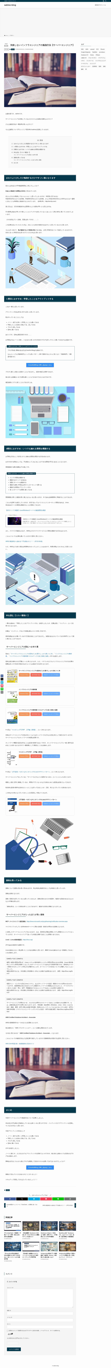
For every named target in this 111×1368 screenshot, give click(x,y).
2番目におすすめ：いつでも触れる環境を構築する (29, 149)
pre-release (102, 52)
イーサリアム (84, 63)
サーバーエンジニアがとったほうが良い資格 (29, 160)
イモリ (83, 60)
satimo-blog (10, 5)
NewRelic (94, 52)
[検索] (106, 1)
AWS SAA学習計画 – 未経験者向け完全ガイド (20, 1043)
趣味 (82, 69)
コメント (10, 1287)
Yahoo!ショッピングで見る (51, 674)
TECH (13, 49)
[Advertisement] (55, 22)
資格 (104, 66)
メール (9, 1317)
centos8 (92, 49)
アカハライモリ (92, 57)
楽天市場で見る (36, 674)
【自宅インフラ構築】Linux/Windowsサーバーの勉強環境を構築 (26, 510)
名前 (9, 1310)
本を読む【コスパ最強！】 (22, 152)
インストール (90, 60)
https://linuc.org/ (28, 939)
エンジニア (93, 63)
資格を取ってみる (19, 157)
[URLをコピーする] (70, 1198)
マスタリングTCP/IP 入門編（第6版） (24, 729)
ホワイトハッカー (85, 66)
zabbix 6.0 (83, 57)
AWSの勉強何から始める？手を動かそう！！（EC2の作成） (24, 541)
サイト (9, 1324)
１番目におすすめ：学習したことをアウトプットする (30, 146)
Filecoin (102, 49)
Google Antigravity (85, 52)
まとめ (16, 162)
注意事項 (94, 66)
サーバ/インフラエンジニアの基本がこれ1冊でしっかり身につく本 (31, 653)
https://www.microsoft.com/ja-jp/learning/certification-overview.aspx (47, 921)
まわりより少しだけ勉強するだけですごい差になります (31, 143)
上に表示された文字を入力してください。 (18, 1338)
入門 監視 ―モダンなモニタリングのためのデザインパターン (31, 772)
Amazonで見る (24, 674)
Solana (92, 55)
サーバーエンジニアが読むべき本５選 (27, 154)
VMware (98, 55)
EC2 (97, 49)
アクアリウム (101, 57)
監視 (100, 66)
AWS (87, 49)
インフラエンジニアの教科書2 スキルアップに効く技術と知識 (29, 656)
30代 (82, 49)
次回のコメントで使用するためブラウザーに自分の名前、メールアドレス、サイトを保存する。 (35, 1330)
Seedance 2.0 (84, 55)
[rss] (103, 1)
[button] (10, 1198)
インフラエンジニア (100, 60)
